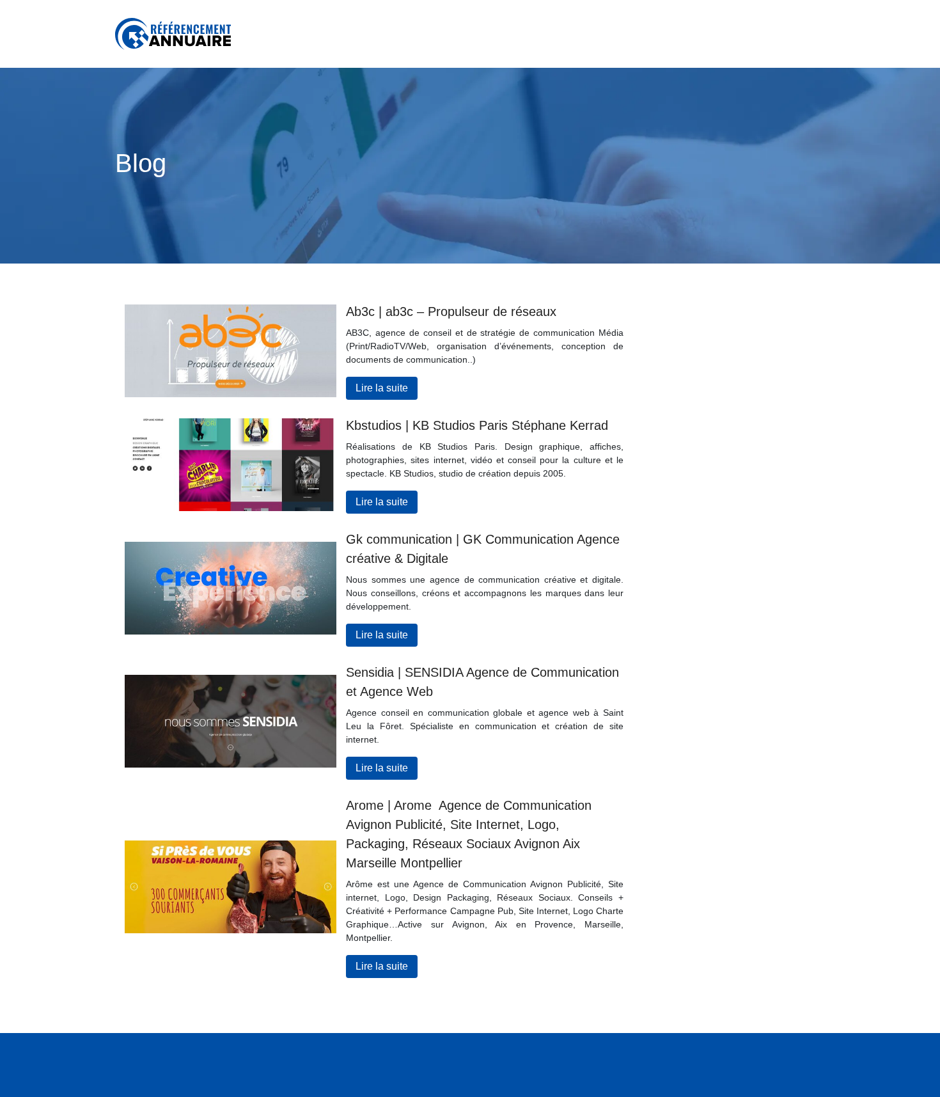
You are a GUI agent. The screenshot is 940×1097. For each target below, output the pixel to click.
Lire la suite (382, 388)
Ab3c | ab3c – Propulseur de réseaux (451, 311)
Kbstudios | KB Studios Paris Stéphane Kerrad (477, 425)
